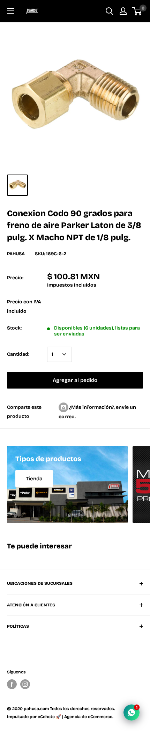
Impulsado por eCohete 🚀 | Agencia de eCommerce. (60, 716)
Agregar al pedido (75, 380)
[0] (137, 11)
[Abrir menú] (10, 11)
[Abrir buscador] (109, 11)
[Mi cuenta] (123, 11)
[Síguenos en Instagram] (25, 684)
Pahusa (16, 254)
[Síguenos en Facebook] (12, 684)
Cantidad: (18, 354)
